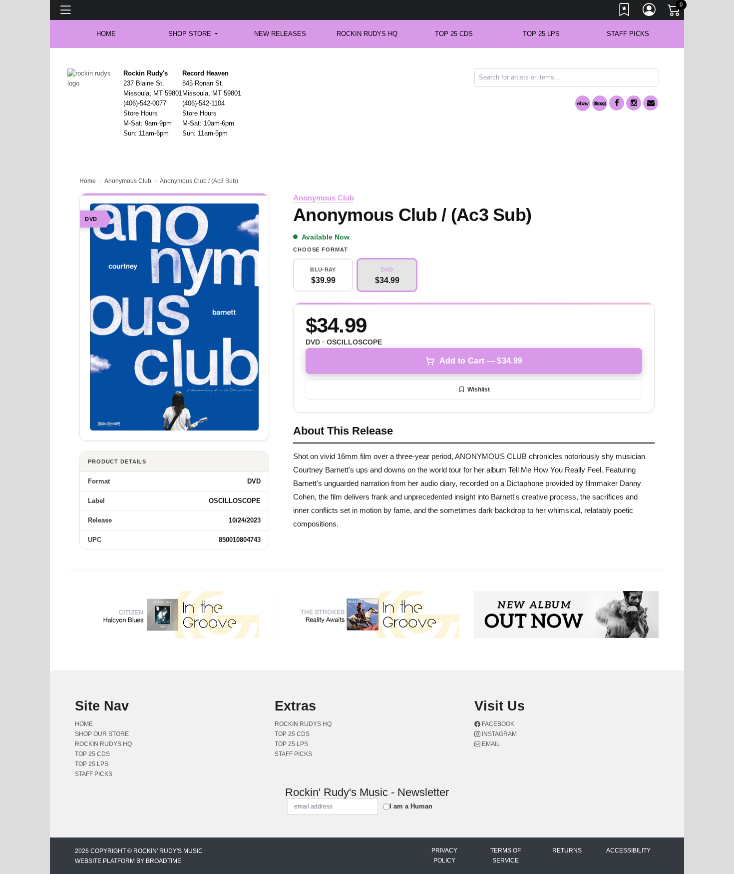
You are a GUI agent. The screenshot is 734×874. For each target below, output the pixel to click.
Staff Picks (628, 34)
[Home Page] (91, 78)
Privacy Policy (444, 855)
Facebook (497, 724)
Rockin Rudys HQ (367, 34)
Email (490, 744)
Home (87, 181)
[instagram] (633, 103)
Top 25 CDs (454, 34)
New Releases (280, 34)
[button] (193, 34)
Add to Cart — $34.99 (480, 360)
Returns (567, 850)
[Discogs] (599, 103)
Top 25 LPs (541, 34)
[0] (674, 12)
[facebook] (616, 103)
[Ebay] (582, 103)
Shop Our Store (102, 734)
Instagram (498, 734)
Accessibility (628, 850)
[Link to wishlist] (625, 12)
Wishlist (478, 389)
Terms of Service (505, 855)
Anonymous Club (127, 181)
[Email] (650, 103)
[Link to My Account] (650, 12)
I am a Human (410, 806)
